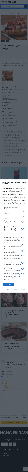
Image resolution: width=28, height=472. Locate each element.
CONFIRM (8, 284)
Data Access (14, 289)
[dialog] (14, 236)
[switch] (22, 211)
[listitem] (14, 208)
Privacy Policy (22, 289)
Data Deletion (6, 289)
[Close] (25, 182)
